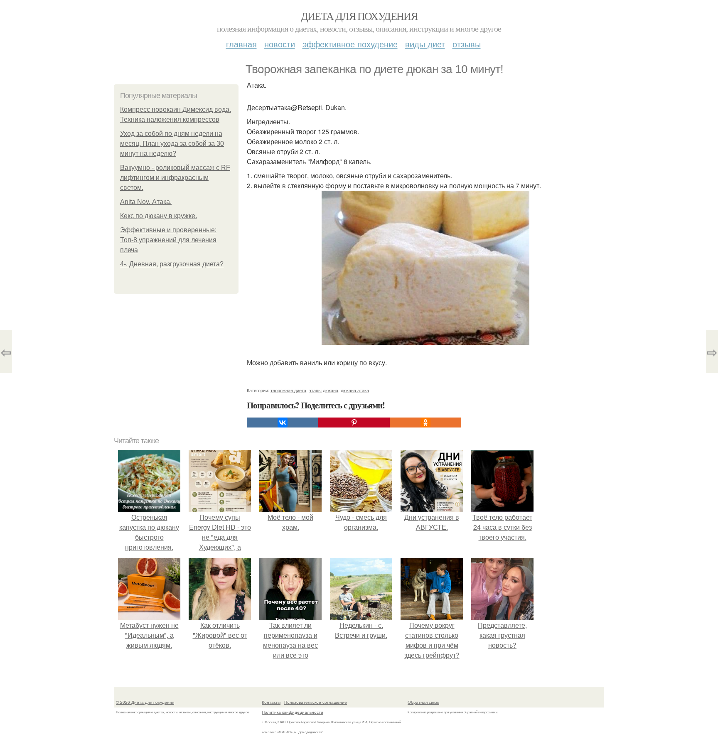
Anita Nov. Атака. (146, 201)
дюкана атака (355, 390)
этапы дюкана (323, 390)
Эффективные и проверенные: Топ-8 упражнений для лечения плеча (168, 239)
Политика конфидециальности (292, 712)
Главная (241, 44)
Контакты (271, 702)
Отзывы (466, 44)
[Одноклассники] (425, 422)
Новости (279, 44)
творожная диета (288, 390)
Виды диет (425, 44)
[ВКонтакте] (282, 422)
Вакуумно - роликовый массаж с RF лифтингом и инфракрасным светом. (175, 177)
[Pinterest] (354, 422)
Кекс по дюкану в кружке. (158, 215)
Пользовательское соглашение (315, 702)
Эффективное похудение (350, 44)
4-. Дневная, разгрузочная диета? (172, 264)
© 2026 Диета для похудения (145, 702)
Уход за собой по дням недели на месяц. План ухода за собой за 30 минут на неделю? (172, 143)
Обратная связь (423, 702)
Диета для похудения (359, 16)
